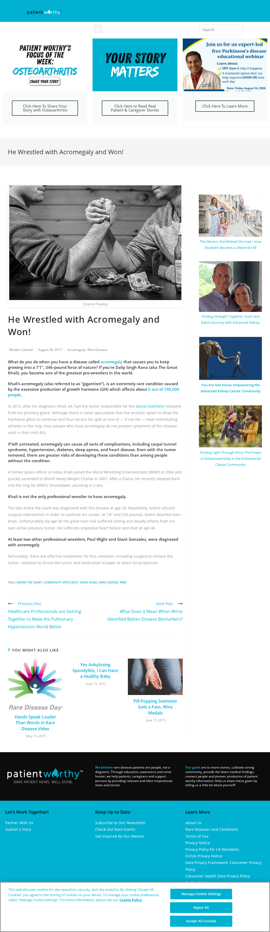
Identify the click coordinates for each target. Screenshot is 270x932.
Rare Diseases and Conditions (211, 829)
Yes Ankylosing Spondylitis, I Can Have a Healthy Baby (95, 670)
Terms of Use (197, 836)
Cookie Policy (130, 899)
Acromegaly (76, 349)
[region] (135, 907)
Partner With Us (19, 822)
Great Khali (89, 582)
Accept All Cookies (201, 921)
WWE (123, 582)
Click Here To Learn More (225, 106)
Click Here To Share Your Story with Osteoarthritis (45, 108)
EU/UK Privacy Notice (203, 855)
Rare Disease (97, 349)
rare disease (108, 582)
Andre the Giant (29, 582)
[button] (98, 29)
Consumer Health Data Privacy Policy (217, 875)
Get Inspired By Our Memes (119, 836)
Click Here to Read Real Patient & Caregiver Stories (135, 108)
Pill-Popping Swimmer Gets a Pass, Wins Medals (155, 707)
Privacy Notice (197, 842)
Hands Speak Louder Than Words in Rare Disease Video (35, 723)
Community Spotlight (61, 582)
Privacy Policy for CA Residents (212, 849)
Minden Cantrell (21, 349)
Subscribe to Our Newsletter (120, 822)
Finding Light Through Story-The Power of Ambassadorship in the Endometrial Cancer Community (230, 458)
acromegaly (111, 361)
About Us (193, 822)
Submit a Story (18, 829)
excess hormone (150, 406)
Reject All (201, 907)
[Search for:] (221, 30)
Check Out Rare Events (115, 829)
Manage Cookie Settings (201, 893)
